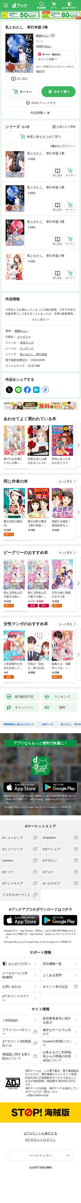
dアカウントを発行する (40, 1133)
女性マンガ (27, 342)
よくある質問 (52, 975)
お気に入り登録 (66, 126)
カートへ (26, 91)
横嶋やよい (43, 35)
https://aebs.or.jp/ (38, 1095)
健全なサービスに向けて (57, 1032)
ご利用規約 (10, 1020)
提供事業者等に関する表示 (57, 1020)
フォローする (52, 35)
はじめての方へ (19, 963)
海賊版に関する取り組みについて (16, 1056)
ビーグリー (24, 336)
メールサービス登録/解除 (14, 975)
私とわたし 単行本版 (33, 354)
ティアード (27, 348)
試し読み (22, 78)
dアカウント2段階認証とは (16, 1043)
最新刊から (69, 146)
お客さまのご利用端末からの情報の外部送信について (57, 1056)
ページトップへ (40, 1155)
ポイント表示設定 (55, 986)
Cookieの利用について (57, 1043)
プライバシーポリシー (16, 1032)
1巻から (55, 146)
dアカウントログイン (15, 998)
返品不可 (40, 71)
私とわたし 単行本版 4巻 (46, 255)
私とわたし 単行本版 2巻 (46, 187)
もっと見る (65, 481)
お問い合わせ (11, 986)
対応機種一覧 (52, 963)
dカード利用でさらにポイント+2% (53, 66)
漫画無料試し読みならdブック (19, 724)
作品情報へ (38, 112)
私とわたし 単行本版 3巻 (46, 221)
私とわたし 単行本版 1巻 (46, 153)
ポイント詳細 (46, 59)
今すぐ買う (62, 91)
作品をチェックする (43, 102)
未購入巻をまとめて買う (44, 136)
